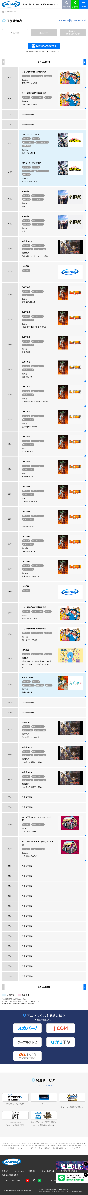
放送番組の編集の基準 (10, 1175)
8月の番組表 (64, 20)
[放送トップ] (3, 12)
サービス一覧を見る (45, 1085)
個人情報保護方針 (48, 1171)
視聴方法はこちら (44, 1020)
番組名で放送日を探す (73, 32)
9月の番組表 (78, 20)
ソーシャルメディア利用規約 (25, 1171)
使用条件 (5, 1171)
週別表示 (44, 33)
